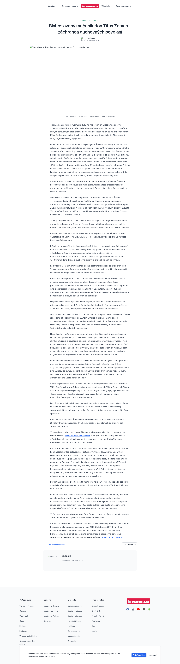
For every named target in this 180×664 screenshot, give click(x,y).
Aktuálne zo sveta (51, 611)
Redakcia (91, 38)
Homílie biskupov (75, 621)
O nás (21, 621)
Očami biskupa (98, 606)
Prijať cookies (139, 655)
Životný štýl (96, 611)
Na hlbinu (71, 626)
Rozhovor (96, 621)
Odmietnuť (153, 655)
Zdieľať (130, 545)
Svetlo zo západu (75, 611)
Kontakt (22, 626)
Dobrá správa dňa (75, 606)
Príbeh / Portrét (98, 616)
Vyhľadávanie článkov (28, 636)
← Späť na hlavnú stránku (55, 545)
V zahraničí (23, 616)
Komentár (47, 621)
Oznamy (22, 611)
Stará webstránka (26, 606)
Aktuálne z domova (51, 606)
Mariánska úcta (74, 636)
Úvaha (94, 631)
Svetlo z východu (75, 616)
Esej (93, 626)
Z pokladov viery (75, 631)
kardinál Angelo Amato (111, 537)
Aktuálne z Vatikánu (51, 616)
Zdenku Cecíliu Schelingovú (77, 435)
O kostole (72, 641)
